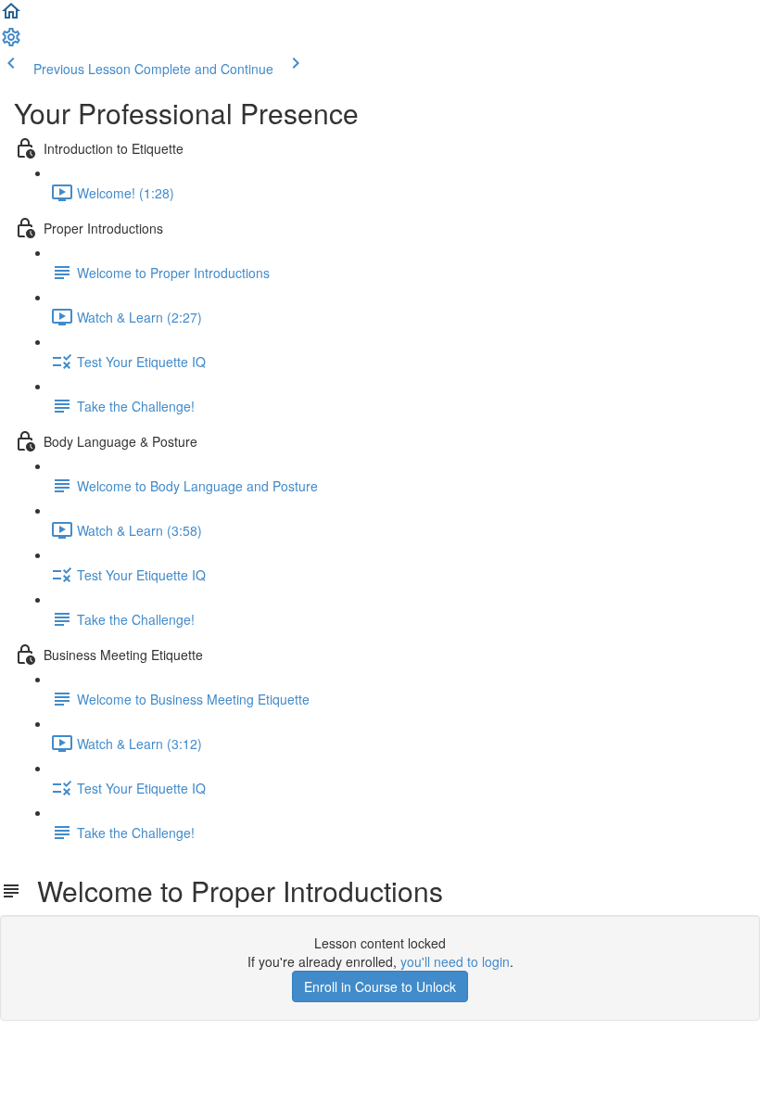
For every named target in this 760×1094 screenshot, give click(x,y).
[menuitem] (11, 42)
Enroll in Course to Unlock (380, 986)
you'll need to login (455, 961)
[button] (11, 16)
